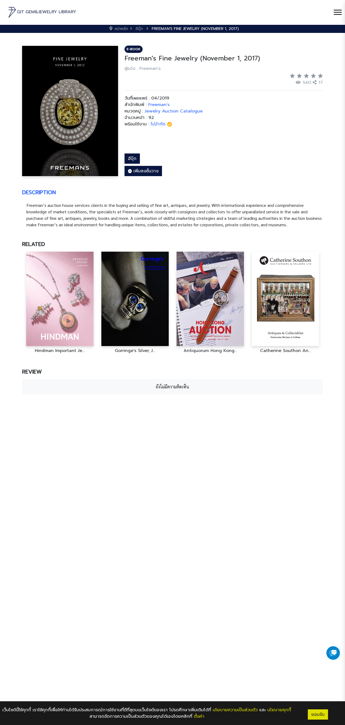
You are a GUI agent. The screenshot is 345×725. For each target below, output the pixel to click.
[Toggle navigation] (337, 12)
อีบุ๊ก (132, 158)
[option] (59, 302)
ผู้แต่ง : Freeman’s (143, 68)
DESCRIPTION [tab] (39, 192)
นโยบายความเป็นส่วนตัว (235, 710)
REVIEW (32, 371)
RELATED (33, 244)
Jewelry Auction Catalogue (174, 111)
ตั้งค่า (199, 716)
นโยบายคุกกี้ (279, 710)
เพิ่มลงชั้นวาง (145, 171)
